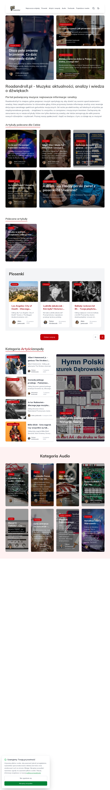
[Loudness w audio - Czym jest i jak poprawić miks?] (16, 484)
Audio (64, 8)
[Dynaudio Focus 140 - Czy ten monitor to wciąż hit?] (42, 484)
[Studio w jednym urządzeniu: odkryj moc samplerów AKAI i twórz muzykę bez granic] (21, 242)
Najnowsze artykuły (33, 8)
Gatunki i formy (14, 45)
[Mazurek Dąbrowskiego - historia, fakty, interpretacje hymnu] (80, 397)
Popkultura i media (82, 8)
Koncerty (37, 520)
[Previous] (95, 337)
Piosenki (44, 8)
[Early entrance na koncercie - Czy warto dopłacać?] (42, 530)
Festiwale (71, 8)
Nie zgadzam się (26, 778)
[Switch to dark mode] (98, 8)
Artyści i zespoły (54, 8)
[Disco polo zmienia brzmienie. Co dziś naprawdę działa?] (29, 47)
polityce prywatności (33, 773)
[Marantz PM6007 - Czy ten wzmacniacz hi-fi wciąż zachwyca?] (16, 530)
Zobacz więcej (49, 337)
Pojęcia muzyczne (65, 24)
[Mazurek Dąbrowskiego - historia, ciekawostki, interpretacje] (67, 530)
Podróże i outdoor (66, 55)
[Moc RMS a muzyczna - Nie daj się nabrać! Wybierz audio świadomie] (67, 484)
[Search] (93, 8)
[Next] (102, 337)
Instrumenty (80, 141)
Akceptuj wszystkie (25, 783)
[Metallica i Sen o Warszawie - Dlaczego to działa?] (93, 530)
